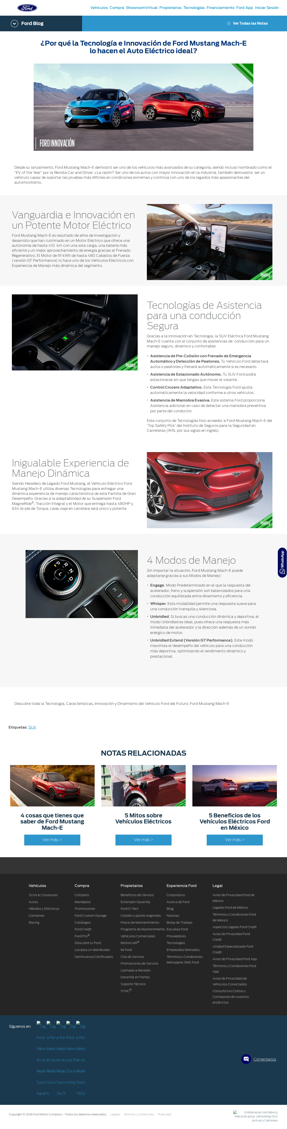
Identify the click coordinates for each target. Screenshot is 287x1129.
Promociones (85, 908)
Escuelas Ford (177, 929)
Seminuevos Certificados (94, 957)
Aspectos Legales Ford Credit (235, 927)
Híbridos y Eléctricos (44, 908)
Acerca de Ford (178, 902)
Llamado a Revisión (136, 970)
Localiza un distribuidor (92, 950)
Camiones (36, 915)
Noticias (173, 915)
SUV (32, 727)
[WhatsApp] (282, 563)
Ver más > (52, 840)
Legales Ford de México (230, 907)
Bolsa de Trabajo (179, 922)
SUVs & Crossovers (43, 895)
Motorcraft (130, 943)
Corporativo (176, 895)
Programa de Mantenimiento (143, 929)
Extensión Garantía (135, 902)
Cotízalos (82, 895)
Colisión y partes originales (141, 915)
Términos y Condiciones (139, 1114)
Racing (34, 922)
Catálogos (83, 922)
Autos (33, 902)
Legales (115, 1114)
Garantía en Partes (135, 977)
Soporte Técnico (133, 984)
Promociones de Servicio (139, 963)
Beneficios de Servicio (137, 895)
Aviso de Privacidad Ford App (235, 959)
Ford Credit (83, 929)
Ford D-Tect (130, 908)
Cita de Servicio (132, 957)
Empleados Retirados (183, 950)
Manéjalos (83, 902)
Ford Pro (82, 936)
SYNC (126, 991)
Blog (170, 908)
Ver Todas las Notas (250, 23)
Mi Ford (126, 950)
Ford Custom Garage (91, 915)
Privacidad (164, 1114)
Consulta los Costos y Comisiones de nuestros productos (231, 996)
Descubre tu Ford (88, 943)
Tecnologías (176, 943)
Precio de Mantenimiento (140, 922)
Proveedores (176, 936)
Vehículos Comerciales (138, 936)
